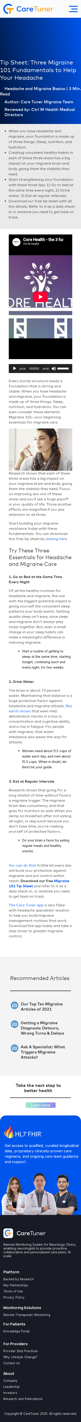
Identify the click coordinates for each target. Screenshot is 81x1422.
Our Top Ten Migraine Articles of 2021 (42, 1006)
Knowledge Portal (16, 1331)
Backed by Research (18, 1279)
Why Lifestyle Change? (20, 1357)
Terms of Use (13, 1291)
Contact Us (11, 1363)
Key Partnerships (15, 1285)
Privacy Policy (14, 1297)
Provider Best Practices (20, 1351)
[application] (40, 368)
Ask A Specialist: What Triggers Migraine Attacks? (43, 1052)
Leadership (11, 1387)
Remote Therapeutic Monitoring (26, 1315)
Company (10, 1380)
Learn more (40, 1105)
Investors (10, 1393)
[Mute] (54, 368)
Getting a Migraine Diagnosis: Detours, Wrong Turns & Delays (42, 1028)
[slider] (63, 368)
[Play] (14, 368)
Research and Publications (23, 1399)
